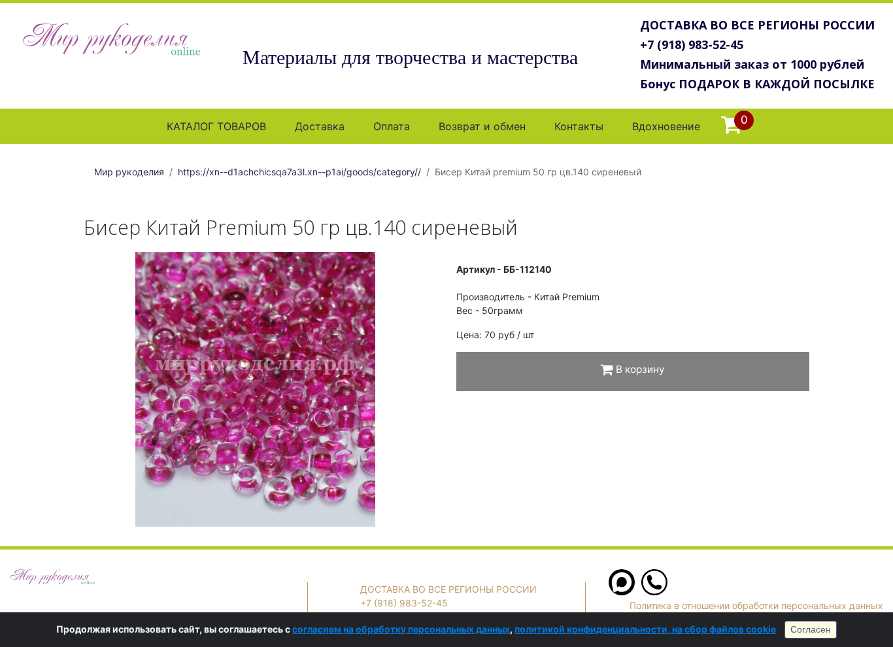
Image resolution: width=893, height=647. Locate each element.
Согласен (810, 629)
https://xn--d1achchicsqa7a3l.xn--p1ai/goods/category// (299, 171)
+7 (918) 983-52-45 (691, 44)
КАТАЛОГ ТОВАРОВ (216, 126)
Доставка (320, 126)
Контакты (578, 126)
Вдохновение (666, 126)
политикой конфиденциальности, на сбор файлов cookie (645, 629)
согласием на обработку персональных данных (401, 629)
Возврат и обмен (482, 126)
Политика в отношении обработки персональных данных (756, 605)
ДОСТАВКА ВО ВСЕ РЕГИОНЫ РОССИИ (757, 25)
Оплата (391, 126)
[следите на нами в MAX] (621, 591)
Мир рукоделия (129, 171)
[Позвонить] (654, 591)
